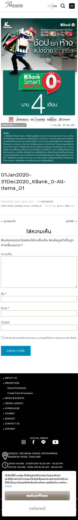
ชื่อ (3, 294)
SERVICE (9, 418)
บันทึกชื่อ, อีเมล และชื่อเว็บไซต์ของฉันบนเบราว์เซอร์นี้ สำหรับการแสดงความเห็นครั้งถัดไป (40, 338)
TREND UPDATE (13, 403)
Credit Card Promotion (20, 393)
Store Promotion (16, 388)
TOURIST (9, 413)
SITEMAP (9, 429)
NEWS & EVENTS (13, 398)
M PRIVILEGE (11, 408)
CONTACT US (11, 423)
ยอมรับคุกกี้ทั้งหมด (37, 496)
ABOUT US (10, 378)
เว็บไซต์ (5, 322)
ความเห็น (6, 254)
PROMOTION (11, 383)
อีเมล (5, 308)
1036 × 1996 (63, 205)
